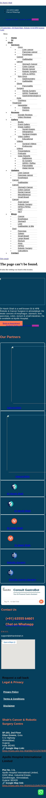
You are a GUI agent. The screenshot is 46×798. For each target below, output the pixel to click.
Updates (15, 170)
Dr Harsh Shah (15, 493)
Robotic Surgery (29, 71)
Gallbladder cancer (25, 60)
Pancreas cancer (29, 52)
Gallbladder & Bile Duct (23, 227)
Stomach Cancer (29, 64)
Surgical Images (29, 134)
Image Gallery (24, 127)
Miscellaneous (24, 195)
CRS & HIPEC (28, 74)
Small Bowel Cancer (20, 198)
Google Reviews (25, 115)
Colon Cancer (28, 66)
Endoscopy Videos (24, 147)
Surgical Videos (29, 144)
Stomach (22, 221)
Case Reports (24, 156)
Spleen (21, 233)
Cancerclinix (14, 407)
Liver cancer (27, 49)
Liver (20, 224)
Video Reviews (24, 117)
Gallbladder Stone (25, 82)
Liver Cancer (23, 173)
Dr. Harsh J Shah (6, 3)
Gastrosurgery (28, 79)
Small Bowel (23, 236)
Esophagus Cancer (24, 55)
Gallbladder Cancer (20, 183)
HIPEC (21, 246)
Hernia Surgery (29, 91)
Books (20, 122)
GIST (20, 209)
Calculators (23, 251)
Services (15, 45)
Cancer (21, 216)
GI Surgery (27, 161)
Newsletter (22, 105)
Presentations (24, 151)
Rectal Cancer (28, 69)
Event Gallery (24, 124)
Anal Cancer (23, 202)
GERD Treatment (30, 93)
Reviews (15, 112)
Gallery (14, 119)
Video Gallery (24, 136)
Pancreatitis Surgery (25, 87)
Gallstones (27, 158)
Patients (26, 108)
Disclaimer (9, 706)
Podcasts (22, 153)
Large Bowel (23, 238)
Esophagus (23, 219)
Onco (20, 47)
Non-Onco (22, 76)
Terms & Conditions (13, 699)
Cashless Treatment (19, 101)
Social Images (28, 129)
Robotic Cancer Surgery (22, 579)
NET (20, 212)
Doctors (25, 110)
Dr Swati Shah (15, 528)
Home (14, 38)
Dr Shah (10, 41)
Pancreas (22, 231)
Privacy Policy (11, 692)
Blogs (14, 214)
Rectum (21, 241)
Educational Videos (25, 140)
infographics (27, 132)
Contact (15, 253)
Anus (20, 243)
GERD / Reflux (29, 163)
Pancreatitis (27, 165)
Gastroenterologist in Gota (29, 97)
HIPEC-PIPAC (24, 207)
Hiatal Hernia (28, 168)
